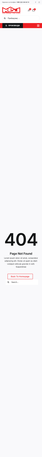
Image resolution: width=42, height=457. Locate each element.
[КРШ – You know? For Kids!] (11, 7)
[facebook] (35, 2)
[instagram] (39, 2)
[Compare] (29, 10)
